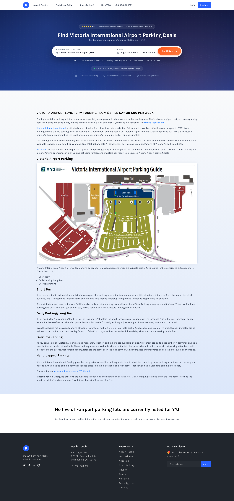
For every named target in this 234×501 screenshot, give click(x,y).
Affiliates (124, 478)
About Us (124, 460)
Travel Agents (126, 483)
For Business (126, 456)
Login (193, 5)
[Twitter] (24, 465)
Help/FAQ (106, 5)
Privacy (123, 469)
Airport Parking (40, 5)
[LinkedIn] (33, 465)
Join (205, 464)
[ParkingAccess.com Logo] (26, 5)
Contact (123, 487)
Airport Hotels (126, 451)
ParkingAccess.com (153, 122)
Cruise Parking (86, 5)
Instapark (42, 149)
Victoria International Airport (51, 128)
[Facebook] (29, 465)
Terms (122, 474)
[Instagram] (38, 465)
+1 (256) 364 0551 (123, 5)
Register (204, 5)
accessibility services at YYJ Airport (71, 371)
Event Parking (126, 465)
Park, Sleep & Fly (64, 5)
